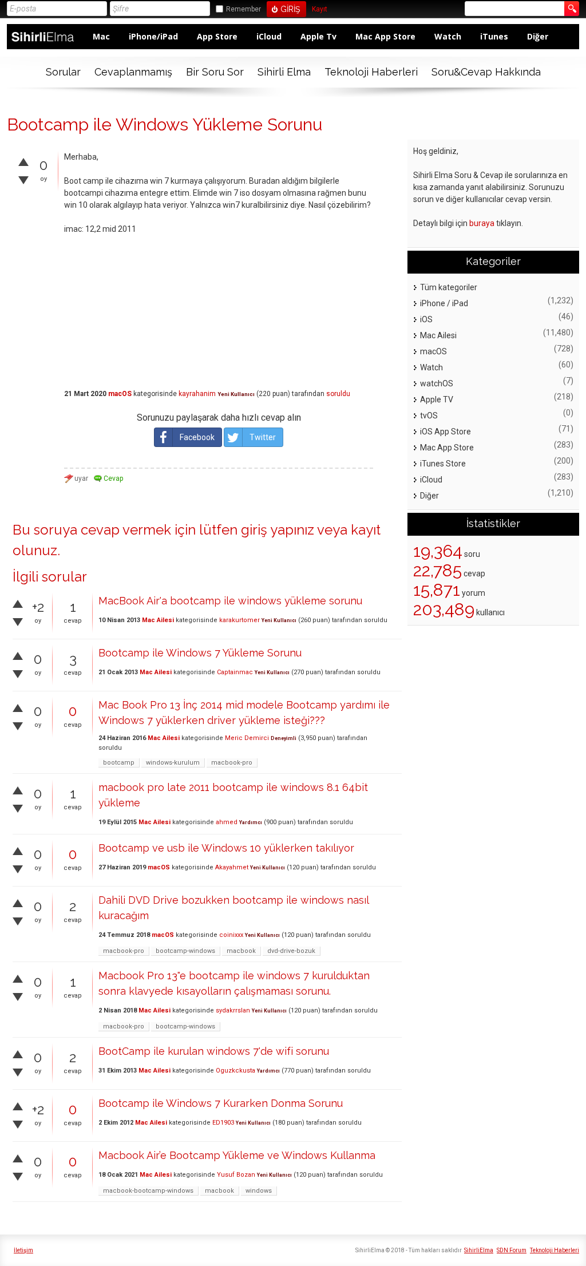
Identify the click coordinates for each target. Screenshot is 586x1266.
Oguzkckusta (235, 1070)
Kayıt (319, 9)
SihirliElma (478, 1250)
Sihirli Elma (284, 72)
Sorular (63, 72)
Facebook (197, 437)
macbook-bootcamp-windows (148, 1190)
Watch (447, 36)
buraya (481, 223)
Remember (243, 9)
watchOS (436, 383)
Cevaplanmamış (133, 72)
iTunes (494, 36)
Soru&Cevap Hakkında (486, 72)
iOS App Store (445, 431)
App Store (217, 36)
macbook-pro (231, 762)
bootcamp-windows (185, 951)
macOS (120, 394)
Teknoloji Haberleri (371, 72)
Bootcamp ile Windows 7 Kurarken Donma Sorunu (220, 1103)
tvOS (429, 415)
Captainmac (235, 672)
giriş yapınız (277, 529)
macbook (241, 951)
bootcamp (118, 762)
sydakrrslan (233, 1010)
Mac (101, 36)
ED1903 (223, 1122)
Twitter (263, 437)
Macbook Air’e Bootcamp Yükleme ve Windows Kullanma (236, 1155)
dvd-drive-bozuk (291, 951)
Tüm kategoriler (448, 287)
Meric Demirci (247, 738)
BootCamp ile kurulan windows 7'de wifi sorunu (213, 1051)
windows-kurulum (173, 762)
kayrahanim (197, 394)
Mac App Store (385, 36)
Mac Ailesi (158, 620)
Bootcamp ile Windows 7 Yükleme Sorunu (200, 653)
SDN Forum (511, 1250)
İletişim (23, 1250)
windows (259, 1190)
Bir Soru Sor (215, 72)
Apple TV (436, 399)
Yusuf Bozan (236, 1174)
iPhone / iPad (444, 303)
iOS (426, 319)
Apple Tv (318, 36)
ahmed (226, 822)
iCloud (269, 36)
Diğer (537, 36)
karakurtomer (239, 620)
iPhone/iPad (153, 36)
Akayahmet (231, 867)
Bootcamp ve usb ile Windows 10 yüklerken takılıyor (226, 848)
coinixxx (231, 935)
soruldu (338, 394)
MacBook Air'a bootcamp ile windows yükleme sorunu (230, 601)
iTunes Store (443, 463)
